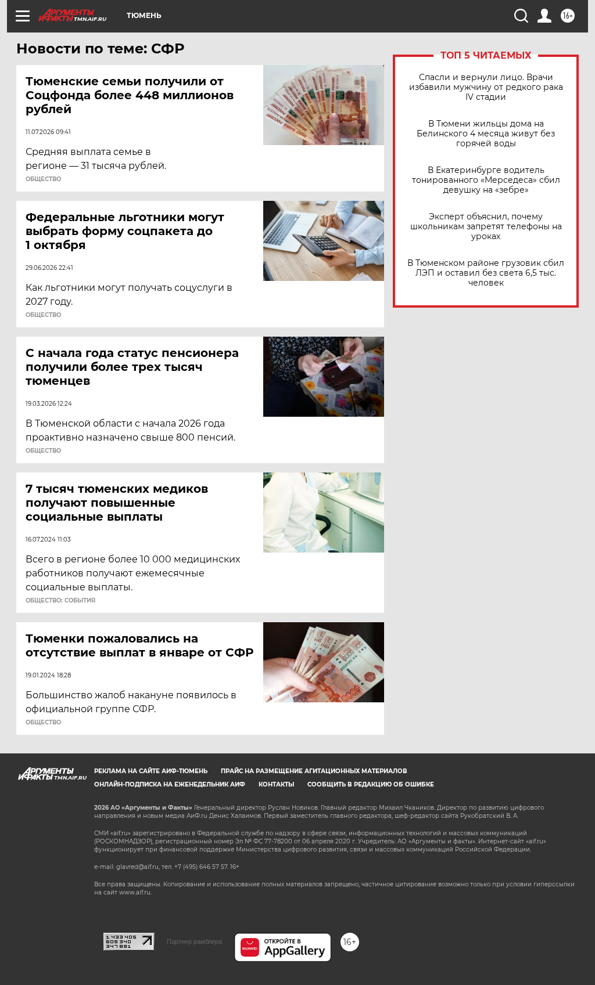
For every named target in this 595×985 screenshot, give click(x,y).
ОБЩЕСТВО (43, 179)
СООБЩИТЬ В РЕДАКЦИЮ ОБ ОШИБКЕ (370, 784)
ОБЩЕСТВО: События (60, 601)
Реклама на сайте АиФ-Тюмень (150, 771)
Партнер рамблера (194, 941)
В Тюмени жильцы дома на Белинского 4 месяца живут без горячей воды (486, 134)
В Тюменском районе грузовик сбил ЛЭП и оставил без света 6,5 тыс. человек (485, 273)
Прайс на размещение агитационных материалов (314, 771)
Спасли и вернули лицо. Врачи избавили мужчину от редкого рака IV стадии (486, 87)
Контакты (276, 784)
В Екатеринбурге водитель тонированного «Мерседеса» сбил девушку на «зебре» (486, 180)
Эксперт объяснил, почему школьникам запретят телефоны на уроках (486, 226)
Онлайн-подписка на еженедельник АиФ (169, 784)
